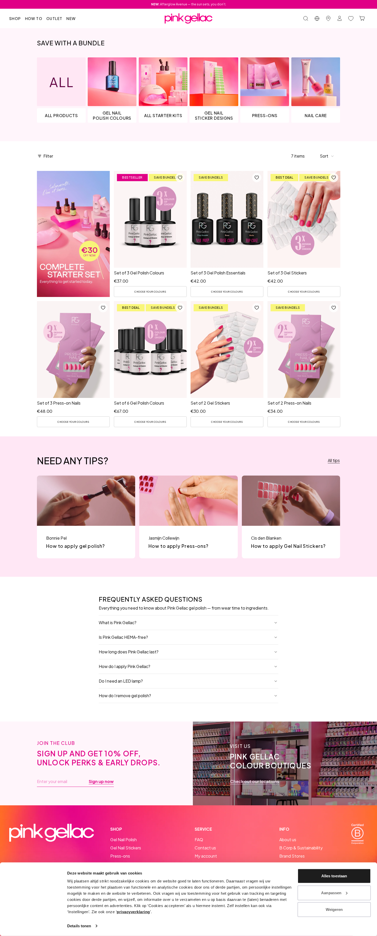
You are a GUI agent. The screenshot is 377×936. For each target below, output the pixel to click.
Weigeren (334, 909)
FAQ (199, 839)
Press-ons (120, 856)
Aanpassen (331, 892)
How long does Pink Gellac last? (128, 651)
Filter (48, 156)
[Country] (317, 18)
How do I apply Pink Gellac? (124, 666)
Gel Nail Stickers (125, 847)
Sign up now (101, 781)
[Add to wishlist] (179, 177)
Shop (15, 18)
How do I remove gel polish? (125, 695)
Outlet (54, 18)
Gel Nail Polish (123, 839)
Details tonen (79, 926)
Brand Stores (292, 856)
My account (206, 856)
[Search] (305, 18)
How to (33, 18)
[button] (327, 156)
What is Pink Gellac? (117, 622)
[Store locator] (328, 18)
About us (287, 839)
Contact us (205, 847)
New (71, 18)
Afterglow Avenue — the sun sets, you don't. (188, 4)
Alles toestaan (334, 876)
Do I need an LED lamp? (121, 681)
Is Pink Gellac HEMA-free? (123, 637)
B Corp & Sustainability (301, 847)
